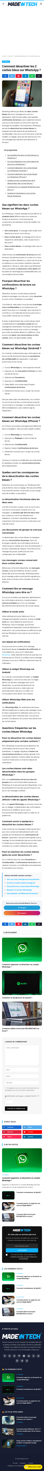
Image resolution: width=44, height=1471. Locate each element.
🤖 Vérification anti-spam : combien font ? (22, 1097)
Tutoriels (10, 56)
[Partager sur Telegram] (25, 76)
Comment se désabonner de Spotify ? (17, 998)
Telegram (23, 908)
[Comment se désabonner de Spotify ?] (22, 983)
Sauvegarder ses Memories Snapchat (22, 893)
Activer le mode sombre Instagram (21, 883)
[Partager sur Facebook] (5, 76)
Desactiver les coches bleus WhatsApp (23, 886)
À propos (23, 1463)
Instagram (23, 913)
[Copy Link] (39, 76)
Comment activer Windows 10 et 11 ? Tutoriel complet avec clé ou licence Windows (28, 1431)
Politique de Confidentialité (16, 1466)
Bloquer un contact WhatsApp (19, 890)
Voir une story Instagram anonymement (23, 879)
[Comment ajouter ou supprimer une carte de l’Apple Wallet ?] (8, 1206)
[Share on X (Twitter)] (12, 76)
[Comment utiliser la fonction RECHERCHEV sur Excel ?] (22, 1014)
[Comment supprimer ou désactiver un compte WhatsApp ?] (22, 950)
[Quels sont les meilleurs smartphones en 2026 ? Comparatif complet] (8, 1444)
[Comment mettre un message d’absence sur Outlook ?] (8, 1420)
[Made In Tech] (23, 3)
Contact (30, 1463)
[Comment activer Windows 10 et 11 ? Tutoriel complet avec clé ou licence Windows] (8, 1432)
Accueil (4, 56)
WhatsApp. (6, 655)
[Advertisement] (22, 31)
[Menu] (3, 3)
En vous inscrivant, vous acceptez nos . (23, 1256)
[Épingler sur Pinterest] (19, 76)
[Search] (41, 3)
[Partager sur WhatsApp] (32, 76)
